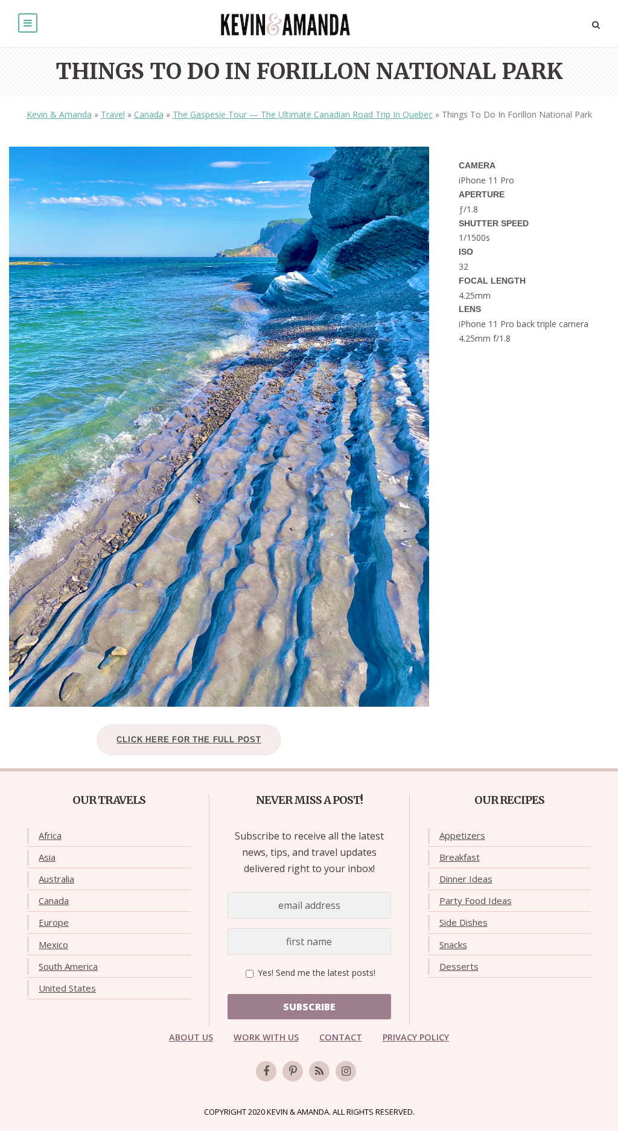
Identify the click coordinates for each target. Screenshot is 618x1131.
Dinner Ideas (465, 879)
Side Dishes (463, 922)
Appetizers (462, 835)
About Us (191, 1037)
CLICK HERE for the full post (188, 739)
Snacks (453, 944)
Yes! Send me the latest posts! (315, 972)
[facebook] (266, 1071)
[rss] (319, 1071)
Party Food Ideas (475, 900)
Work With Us (266, 1037)
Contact (340, 1037)
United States (67, 988)
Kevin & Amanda (59, 114)
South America (68, 966)
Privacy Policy (416, 1037)
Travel (113, 114)
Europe (54, 922)
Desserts (459, 966)
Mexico (53, 944)
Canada (149, 114)
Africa (50, 835)
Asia (47, 857)
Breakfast (459, 857)
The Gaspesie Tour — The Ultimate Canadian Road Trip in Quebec (303, 114)
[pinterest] (292, 1071)
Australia (56, 879)
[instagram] (346, 1071)
